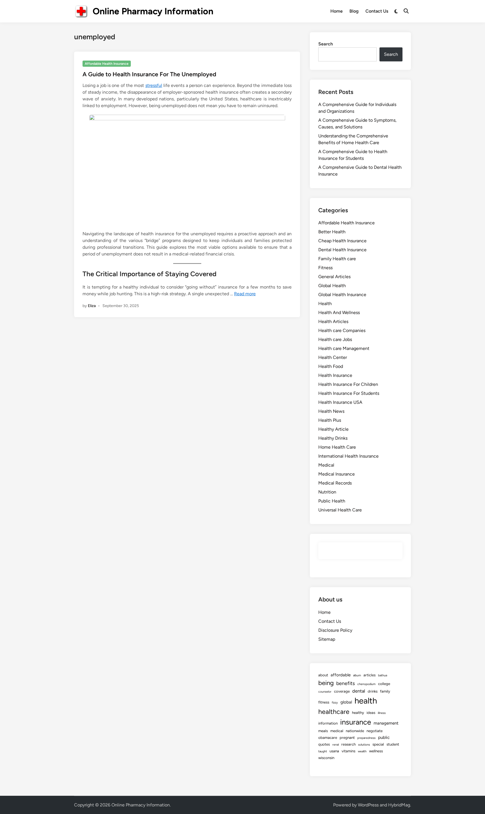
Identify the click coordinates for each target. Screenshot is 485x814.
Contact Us (376, 11)
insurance (355, 722)
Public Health (331, 501)
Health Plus (329, 420)
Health (325, 303)
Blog (354, 11)
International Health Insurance (348, 456)
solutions (364, 744)
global (346, 702)
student (392, 744)
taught (322, 751)
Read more (245, 293)
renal (335, 744)
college (384, 683)
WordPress (368, 805)
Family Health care (337, 258)
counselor (324, 691)
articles (369, 675)
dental (358, 691)
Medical (326, 465)
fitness (323, 702)
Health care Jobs (335, 339)
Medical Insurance (336, 474)
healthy (358, 712)
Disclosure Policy (335, 630)
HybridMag (399, 805)
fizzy (335, 702)
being (326, 683)
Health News (331, 411)
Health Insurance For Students (348, 393)
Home (336, 11)
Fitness (325, 267)
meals (323, 730)
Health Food (330, 366)
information (328, 723)
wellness (376, 751)
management (386, 723)
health (365, 700)
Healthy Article (333, 429)
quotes (324, 744)
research (348, 744)
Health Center (332, 357)
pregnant (347, 737)
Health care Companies (341, 330)
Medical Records (335, 483)
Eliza (92, 305)
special (378, 744)
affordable (341, 674)
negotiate (375, 730)
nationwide (355, 730)
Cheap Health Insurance (342, 240)
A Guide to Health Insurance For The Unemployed (149, 74)
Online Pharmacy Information (153, 11)
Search (325, 44)
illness (382, 713)
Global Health (332, 285)
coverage (342, 691)
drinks (373, 691)
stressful (153, 85)
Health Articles (333, 321)
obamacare (327, 737)
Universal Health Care (340, 510)
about (323, 675)
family (385, 691)
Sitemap (326, 639)
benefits (345, 683)
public (384, 737)
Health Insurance (335, 375)
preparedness (366, 738)
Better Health (332, 231)
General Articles (334, 276)
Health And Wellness (339, 312)
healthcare (333, 712)
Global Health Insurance (342, 294)
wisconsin (326, 757)
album (357, 675)
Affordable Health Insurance (107, 64)
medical (336, 730)
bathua (382, 675)
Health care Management (343, 348)
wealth (362, 751)
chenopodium (366, 684)
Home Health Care (337, 447)
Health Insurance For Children (348, 384)
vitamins (348, 751)
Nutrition (327, 492)
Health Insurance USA (340, 402)
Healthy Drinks (332, 438)
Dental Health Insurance (342, 249)
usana (334, 751)
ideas (371, 712)
